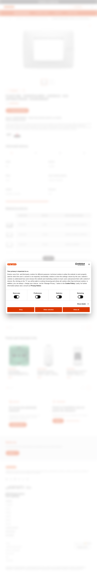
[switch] (38, 296)
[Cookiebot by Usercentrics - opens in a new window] (76, 264)
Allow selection (48, 309)
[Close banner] (89, 264)
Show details (81, 304)
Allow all (76, 309)
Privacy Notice (36, 285)
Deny (21, 309)
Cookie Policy (70, 283)
